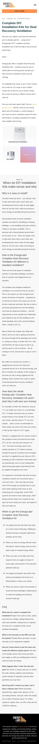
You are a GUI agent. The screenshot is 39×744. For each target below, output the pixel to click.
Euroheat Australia (23, 726)
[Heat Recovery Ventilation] (19, 132)
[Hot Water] (11, 151)
